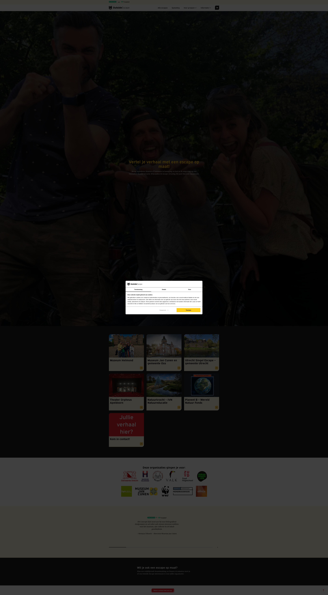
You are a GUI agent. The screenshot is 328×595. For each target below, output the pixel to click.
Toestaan (188, 310)
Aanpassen (162, 310)
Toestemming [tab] (138, 289)
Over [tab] (189, 289)
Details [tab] (164, 289)
